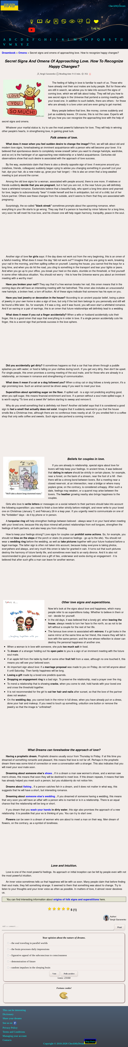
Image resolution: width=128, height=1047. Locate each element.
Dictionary (8, 1014)
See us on (7, 1023)
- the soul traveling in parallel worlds (28, 943)
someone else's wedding (40, 796)
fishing (27, 786)
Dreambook (9, 52)
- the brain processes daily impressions (29, 949)
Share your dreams (12, 1018)
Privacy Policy (10, 1027)
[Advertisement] (64, 234)
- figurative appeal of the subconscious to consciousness (38, 955)
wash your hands (40, 809)
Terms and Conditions (14, 1031)
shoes (48, 773)
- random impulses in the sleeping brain (29, 967)
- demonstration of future (22, 961)
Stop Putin (90, 1041)
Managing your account (15, 1036)
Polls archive (69, 974)
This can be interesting (14, 1010)
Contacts (7, 1040)
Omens (22, 52)
